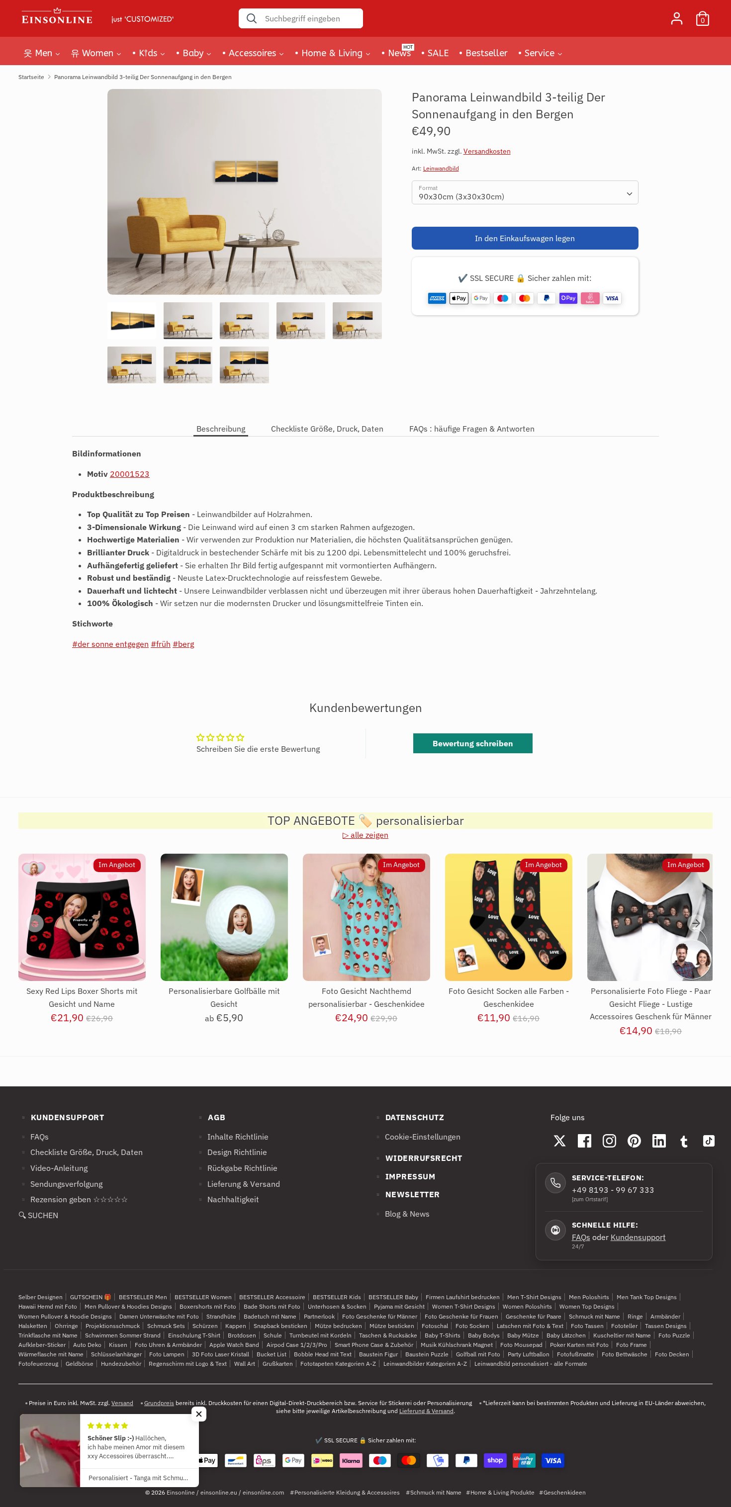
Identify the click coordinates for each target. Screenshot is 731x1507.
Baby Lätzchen (566, 1335)
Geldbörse (79, 1363)
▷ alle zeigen (365, 835)
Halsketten (32, 1326)
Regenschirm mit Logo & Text (188, 1363)
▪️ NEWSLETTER (406, 1194)
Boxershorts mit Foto (208, 1306)
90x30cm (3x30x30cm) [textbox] (461, 196)
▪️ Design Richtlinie (231, 1152)
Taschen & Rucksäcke (388, 1335)
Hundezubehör (121, 1363)
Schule (273, 1335)
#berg (183, 644)
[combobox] (525, 192)
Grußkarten (278, 1363)
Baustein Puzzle (427, 1354)
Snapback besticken (280, 1326)
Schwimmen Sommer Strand (123, 1335)
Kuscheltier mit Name (622, 1335)
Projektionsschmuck (113, 1326)
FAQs (581, 1237)
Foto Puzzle (674, 1335)
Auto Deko (87, 1344)
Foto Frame (631, 1344)
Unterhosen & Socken (337, 1306)
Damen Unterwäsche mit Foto (159, 1316)
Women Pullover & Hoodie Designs (65, 1316)
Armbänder (665, 1316)
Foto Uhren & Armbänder (168, 1344)
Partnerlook (319, 1316)
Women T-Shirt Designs (463, 1306)
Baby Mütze (523, 1335)
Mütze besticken (391, 1326)
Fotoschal (435, 1326)
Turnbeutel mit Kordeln (320, 1335)
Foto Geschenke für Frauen (461, 1316)
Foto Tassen (587, 1326)
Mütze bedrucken (338, 1326)
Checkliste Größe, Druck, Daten (327, 429)
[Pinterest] (634, 1140)
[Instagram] (609, 1140)
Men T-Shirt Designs (534, 1297)
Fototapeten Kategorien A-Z (338, 1363)
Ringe (635, 1316)
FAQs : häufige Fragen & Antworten (472, 429)
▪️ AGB (210, 1117)
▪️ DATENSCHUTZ (409, 1117)
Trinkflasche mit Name (48, 1335)
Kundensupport (638, 1237)
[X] (559, 1140)
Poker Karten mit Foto (579, 1344)
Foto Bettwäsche (624, 1354)
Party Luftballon (528, 1354)
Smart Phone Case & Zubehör (374, 1344)
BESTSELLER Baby (393, 1297)
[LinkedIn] (659, 1140)
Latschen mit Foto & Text (530, 1326)
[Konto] (677, 14)
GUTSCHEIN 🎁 (90, 1297)
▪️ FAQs (33, 1137)
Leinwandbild (441, 168)
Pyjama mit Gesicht (399, 1306)
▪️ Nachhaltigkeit (227, 1199)
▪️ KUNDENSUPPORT (61, 1117)
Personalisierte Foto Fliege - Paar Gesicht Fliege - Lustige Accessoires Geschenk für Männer (651, 1003)
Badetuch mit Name (270, 1316)
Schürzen (205, 1326)
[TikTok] (709, 1140)
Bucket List (271, 1354)
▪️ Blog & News (401, 1214)
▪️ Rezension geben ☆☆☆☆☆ (73, 1199)
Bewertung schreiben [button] (473, 743)
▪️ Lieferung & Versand (237, 1184)
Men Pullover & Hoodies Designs (128, 1306)
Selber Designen (40, 1297)
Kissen (118, 1344)
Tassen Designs (666, 1326)
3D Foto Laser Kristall (220, 1354)
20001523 (130, 474)
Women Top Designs (587, 1306)
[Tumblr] (684, 1140)
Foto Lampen (166, 1354)
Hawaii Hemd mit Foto (47, 1306)
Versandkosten (487, 151)
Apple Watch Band (234, 1344)
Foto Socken (472, 1326)
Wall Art (244, 1363)
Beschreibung (220, 429)
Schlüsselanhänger (116, 1354)
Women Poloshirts (527, 1306)
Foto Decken (672, 1354)
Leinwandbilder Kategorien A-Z (425, 1363)
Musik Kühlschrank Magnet (457, 1344)
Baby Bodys (484, 1335)
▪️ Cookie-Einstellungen (416, 1137)
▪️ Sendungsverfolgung (60, 1184)
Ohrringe (66, 1326)
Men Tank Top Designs (647, 1297)
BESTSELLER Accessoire (272, 1297)
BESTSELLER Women (203, 1297)
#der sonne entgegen (110, 644)
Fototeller (624, 1326)
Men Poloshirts (589, 1297)
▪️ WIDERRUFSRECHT (417, 1158)
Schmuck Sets (166, 1326)
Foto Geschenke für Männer (379, 1316)
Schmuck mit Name (594, 1316)
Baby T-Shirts (442, 1335)
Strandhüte (221, 1316)
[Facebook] (584, 1140)
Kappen (235, 1326)
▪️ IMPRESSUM (404, 1176)
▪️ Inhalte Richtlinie (232, 1137)
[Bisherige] (35, 923)
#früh (161, 644)
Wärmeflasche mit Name (51, 1354)
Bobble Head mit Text (323, 1354)
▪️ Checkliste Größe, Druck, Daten (80, 1152)
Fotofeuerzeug (38, 1363)
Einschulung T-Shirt (194, 1335)
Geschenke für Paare (533, 1316)
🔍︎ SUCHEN (38, 1215)
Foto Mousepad (521, 1344)
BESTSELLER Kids (337, 1297)
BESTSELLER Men (143, 1297)
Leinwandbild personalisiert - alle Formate (530, 1363)
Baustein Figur (378, 1354)
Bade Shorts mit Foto (272, 1306)
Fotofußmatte (575, 1354)
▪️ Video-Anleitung (53, 1168)
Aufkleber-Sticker (42, 1344)
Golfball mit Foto (478, 1354)
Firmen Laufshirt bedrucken (463, 1297)
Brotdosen (242, 1335)
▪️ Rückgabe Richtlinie (236, 1168)
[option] (244, 195)
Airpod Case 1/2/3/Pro (297, 1344)
